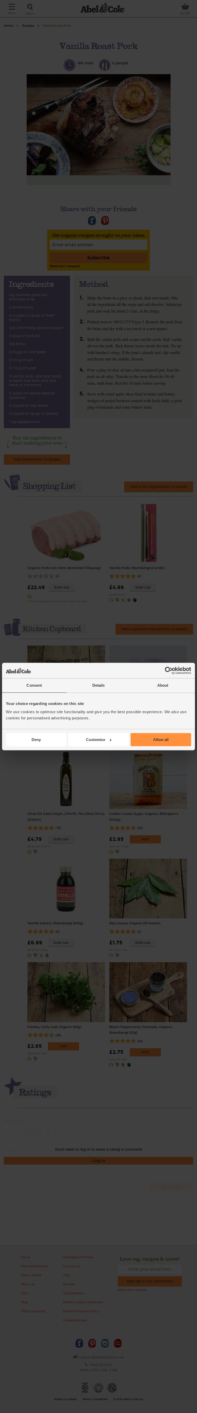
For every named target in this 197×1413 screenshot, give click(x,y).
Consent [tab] (34, 685)
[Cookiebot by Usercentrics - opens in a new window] (168, 670)
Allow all (161, 739)
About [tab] (163, 685)
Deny (36, 739)
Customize (95, 739)
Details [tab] (98, 685)
